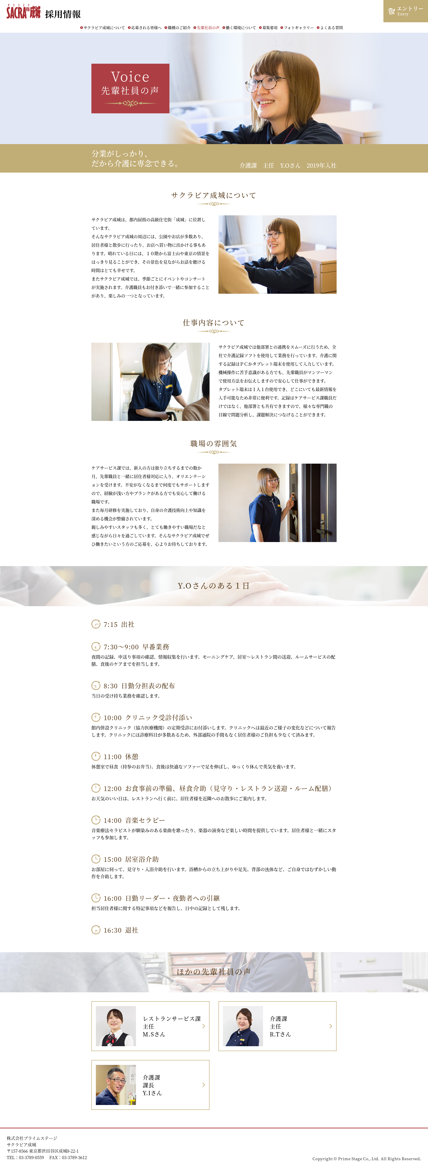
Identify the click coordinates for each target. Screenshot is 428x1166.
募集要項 (270, 27)
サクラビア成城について (104, 27)
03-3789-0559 (31, 1157)
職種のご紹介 (179, 27)
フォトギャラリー (299, 27)
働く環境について (241, 27)
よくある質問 (331, 27)
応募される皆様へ (146, 27)
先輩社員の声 (208, 27)
